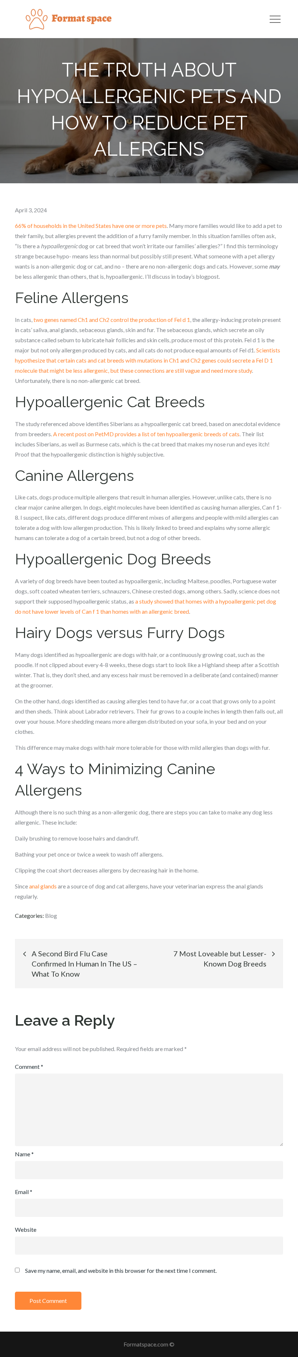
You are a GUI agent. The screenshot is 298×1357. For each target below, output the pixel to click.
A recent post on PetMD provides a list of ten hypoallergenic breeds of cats (146, 433)
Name (24, 1153)
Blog (51, 915)
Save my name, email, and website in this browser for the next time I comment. (121, 1271)
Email (23, 1191)
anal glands (43, 886)
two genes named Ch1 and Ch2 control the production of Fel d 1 (111, 319)
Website (25, 1229)
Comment (29, 1066)
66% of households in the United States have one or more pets (91, 225)
